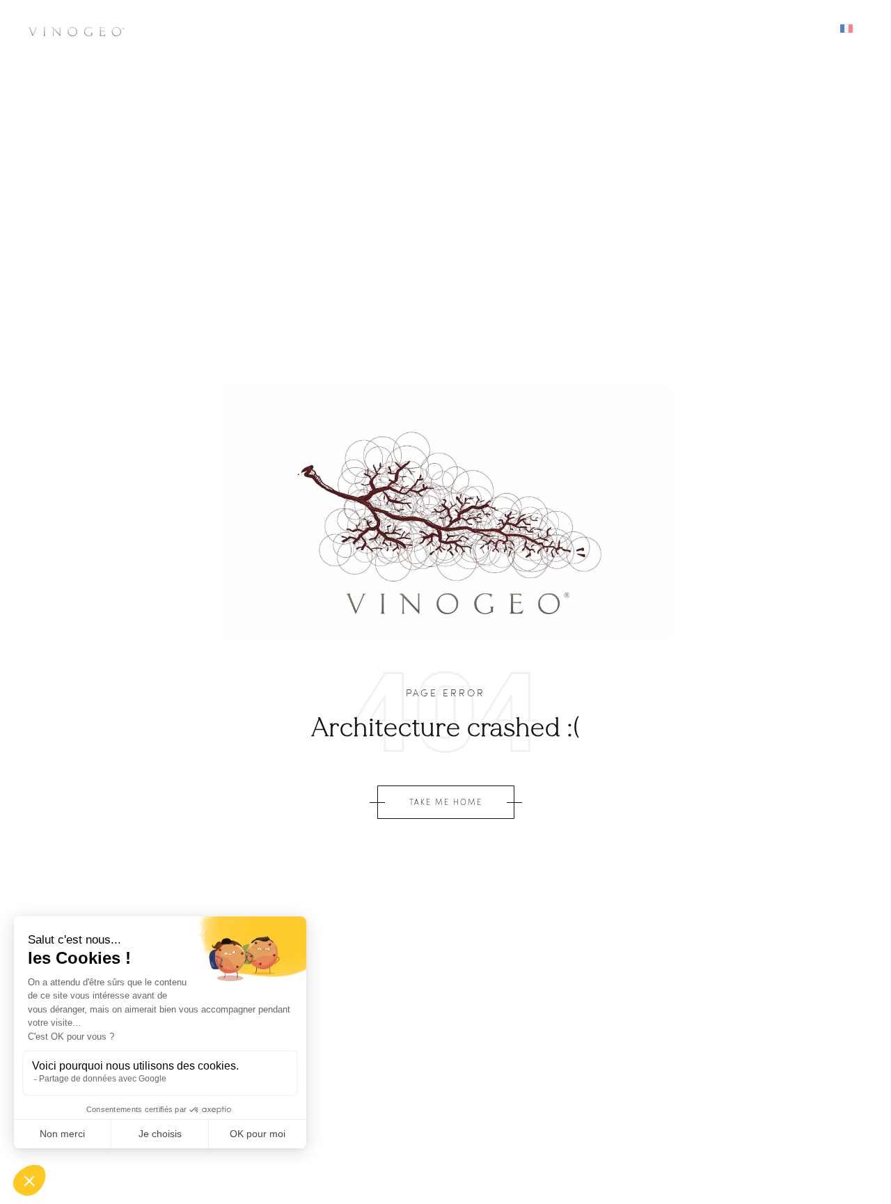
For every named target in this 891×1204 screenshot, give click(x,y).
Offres (609, 29)
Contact (680, 29)
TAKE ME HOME (445, 802)
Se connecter (772, 29)
